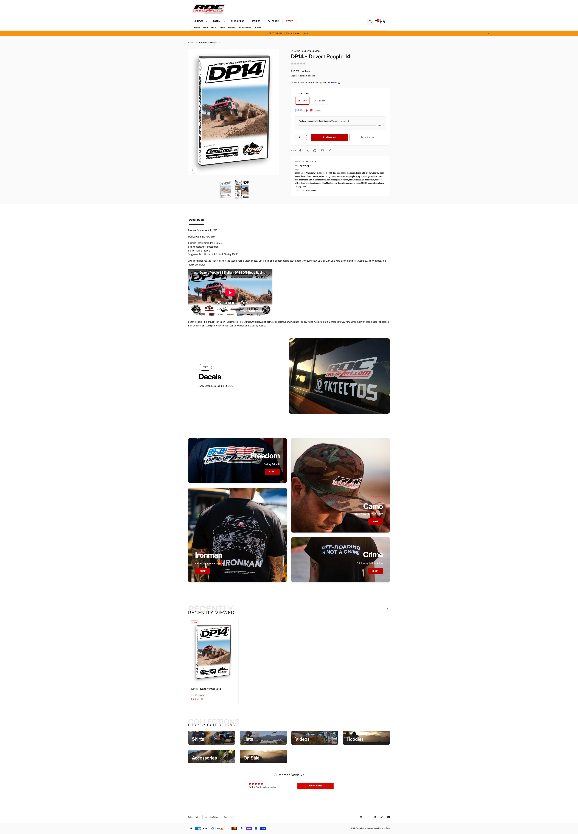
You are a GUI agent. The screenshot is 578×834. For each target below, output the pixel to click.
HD (296, 180)
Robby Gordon (343, 183)
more (351, 180)
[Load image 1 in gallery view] (225, 189)
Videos (313, 190)
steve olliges (378, 183)
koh (328, 180)
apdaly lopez (300, 173)
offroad (378, 180)
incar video (303, 180)
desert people (312, 176)
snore (370, 183)
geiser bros (372, 176)
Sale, (308, 190)
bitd (363, 173)
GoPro (380, 176)
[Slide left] (90, 33)
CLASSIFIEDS (237, 21)
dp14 (360, 176)
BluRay (376, 173)
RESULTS (256, 21)
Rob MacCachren (329, 183)
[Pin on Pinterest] (314, 150)
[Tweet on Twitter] (307, 150)
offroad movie (301, 183)
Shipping (294, 76)
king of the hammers (317, 180)
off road (357, 180)
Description (196, 219)
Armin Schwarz (312, 173)
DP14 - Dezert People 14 (206, 688)
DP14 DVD (302, 100)
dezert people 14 (350, 176)
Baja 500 (336, 173)
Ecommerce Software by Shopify (380, 828)
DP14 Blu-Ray (319, 100)
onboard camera (315, 183)
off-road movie (368, 180)
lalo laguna (335, 180)
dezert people (336, 176)
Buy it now (367, 137)
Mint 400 (344, 180)
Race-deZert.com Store (363, 828)
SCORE (364, 183)
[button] (370, 21)
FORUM (216, 21)
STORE (289, 21)
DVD (365, 176)
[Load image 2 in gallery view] (242, 189)
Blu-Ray (369, 173)
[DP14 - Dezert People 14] (213, 677)
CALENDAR (273, 21)
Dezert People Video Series (305, 51)
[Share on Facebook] (300, 150)
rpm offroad (355, 183)
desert (303, 176)
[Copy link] (329, 150)
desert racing (324, 176)
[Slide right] (488, 33)
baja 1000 (327, 173)
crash (297, 176)
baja (321, 173)
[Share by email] (322, 151)
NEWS (200, 21)
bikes (358, 173)
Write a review (315, 785)
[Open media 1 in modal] (233, 112)
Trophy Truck (300, 186)
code (382, 173)
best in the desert (348, 173)
